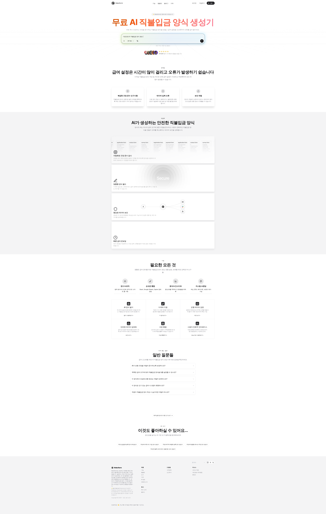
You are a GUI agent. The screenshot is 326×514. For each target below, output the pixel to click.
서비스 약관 (195, 470)
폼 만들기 (211, 3)
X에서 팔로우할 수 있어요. (137, 505)
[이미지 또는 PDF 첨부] (124, 41)
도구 (142, 475)
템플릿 (160, 3)
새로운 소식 (144, 482)
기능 (154, 3)
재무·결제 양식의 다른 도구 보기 (163, 415)
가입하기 (202, 3)
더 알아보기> (162, 315)
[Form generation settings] (137, 41)
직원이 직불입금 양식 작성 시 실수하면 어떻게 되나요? (150, 392)
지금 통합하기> (163, 335)
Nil (123, 505)
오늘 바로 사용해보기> (197, 335)
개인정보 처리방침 (197, 472)
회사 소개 (143, 489)
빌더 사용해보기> (128, 315)
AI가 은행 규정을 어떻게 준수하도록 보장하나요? (148, 366)
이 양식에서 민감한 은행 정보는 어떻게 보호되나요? (149, 379)
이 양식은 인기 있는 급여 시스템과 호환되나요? (148, 385)
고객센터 (169, 470)
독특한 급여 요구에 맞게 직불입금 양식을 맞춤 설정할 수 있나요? (154, 372)
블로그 (166, 3)
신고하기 (169, 472)
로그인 (194, 3)
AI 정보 (143, 479)
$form (194, 475)
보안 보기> (129, 335)
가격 (172, 3)
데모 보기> (197, 315)
